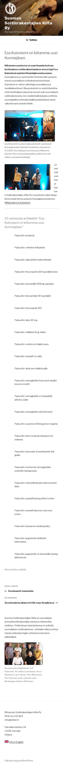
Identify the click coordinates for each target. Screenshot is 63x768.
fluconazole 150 (34, 308)
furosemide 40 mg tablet (38, 296)
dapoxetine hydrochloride (38, 259)
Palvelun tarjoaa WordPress (19, 760)
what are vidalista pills (37, 368)
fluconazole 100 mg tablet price (42, 271)
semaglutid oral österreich (39, 411)
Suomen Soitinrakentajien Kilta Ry (28, 23)
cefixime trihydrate (35, 247)
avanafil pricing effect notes (40, 498)
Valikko (33, 40)
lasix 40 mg (31, 320)
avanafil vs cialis (34, 356)
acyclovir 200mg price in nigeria (42, 424)
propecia (30, 235)
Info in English (16, 742)
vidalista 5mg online (36, 332)
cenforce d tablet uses (37, 344)
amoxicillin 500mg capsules (40, 283)
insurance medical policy (38, 526)
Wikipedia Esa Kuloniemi (17, 202)
